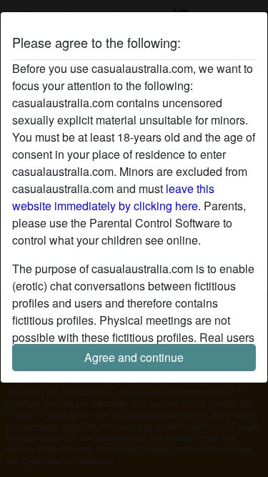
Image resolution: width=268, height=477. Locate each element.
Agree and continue (134, 357)
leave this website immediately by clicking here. (113, 197)
